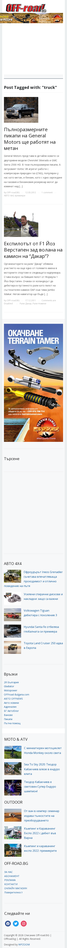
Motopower (10, 690)
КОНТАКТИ (11, 884)
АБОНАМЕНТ (11, 876)
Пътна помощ (12, 723)
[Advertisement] (33, 50)
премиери (20, 195)
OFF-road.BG (13, 192)
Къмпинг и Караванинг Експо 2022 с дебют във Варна (40, 833)
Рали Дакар (26, 303)
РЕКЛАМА (10, 880)
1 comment (47, 192)
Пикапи (8, 719)
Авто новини (11, 702)
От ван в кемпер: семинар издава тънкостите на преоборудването (41, 815)
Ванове (8, 715)
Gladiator (9, 686)
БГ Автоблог (11, 710)
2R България (11, 682)
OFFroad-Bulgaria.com (16, 694)
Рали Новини (39, 303)
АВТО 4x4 (9, 195)
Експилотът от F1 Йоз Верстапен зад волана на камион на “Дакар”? (33, 249)
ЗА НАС (8, 872)
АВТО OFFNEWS (13, 698)
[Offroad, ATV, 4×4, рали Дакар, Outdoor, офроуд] (33, 7)
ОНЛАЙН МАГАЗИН (15, 888)
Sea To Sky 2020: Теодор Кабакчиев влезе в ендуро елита (42, 769)
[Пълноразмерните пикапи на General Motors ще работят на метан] (21, 109)
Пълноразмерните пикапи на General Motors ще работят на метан (30, 138)
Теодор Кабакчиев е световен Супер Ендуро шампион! (40, 786)
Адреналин (10, 706)
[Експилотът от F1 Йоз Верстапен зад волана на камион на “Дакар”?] (21, 223)
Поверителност (13, 892)
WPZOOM (24, 944)
